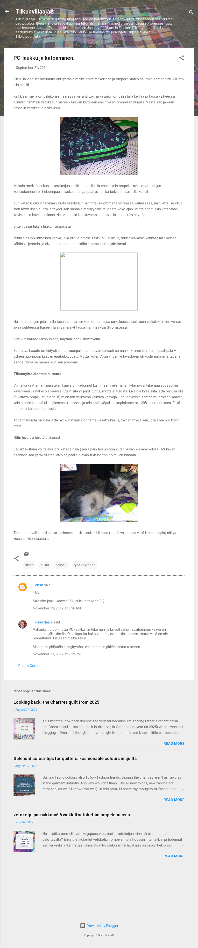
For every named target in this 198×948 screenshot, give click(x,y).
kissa (29, 565)
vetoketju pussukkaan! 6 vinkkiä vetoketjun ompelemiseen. (72, 814)
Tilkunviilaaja (42, 622)
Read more (173, 743)
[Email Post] (26, 555)
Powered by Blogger (102, 926)
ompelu (61, 565)
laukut (44, 565)
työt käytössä (84, 565)
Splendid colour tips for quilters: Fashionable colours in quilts (75, 758)
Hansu (38, 585)
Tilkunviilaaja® (34, 11)
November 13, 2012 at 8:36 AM (57, 608)
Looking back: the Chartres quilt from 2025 (56, 702)
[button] (181, 58)
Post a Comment (32, 666)
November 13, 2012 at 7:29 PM (57, 654)
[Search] (191, 13)
